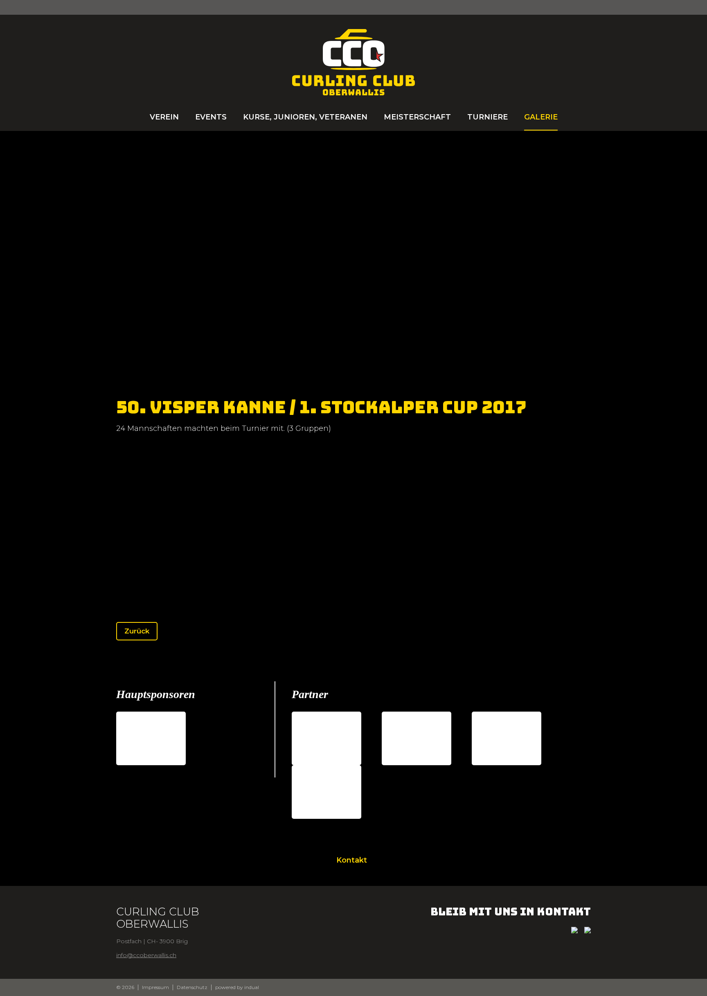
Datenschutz (192, 987)
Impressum (155, 987)
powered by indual (237, 987)
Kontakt (351, 860)
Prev (79, 265)
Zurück (136, 631)
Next (627, 265)
